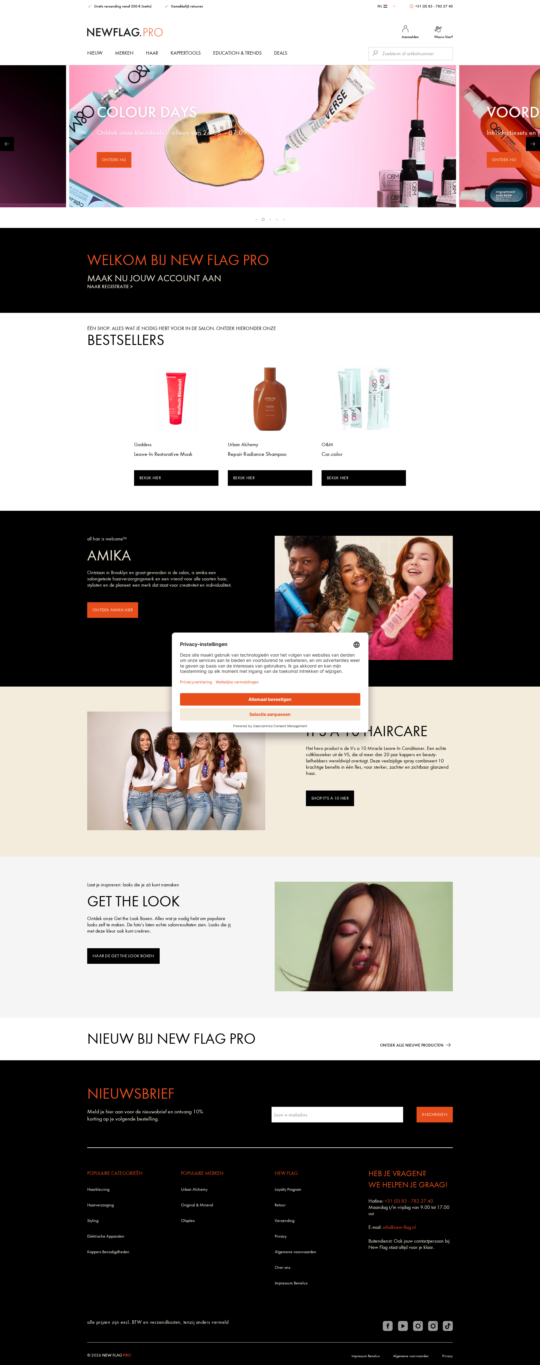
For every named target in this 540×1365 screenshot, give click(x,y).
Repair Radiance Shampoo (257, 454)
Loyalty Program (288, 1189)
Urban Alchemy (194, 1189)
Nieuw (94, 53)
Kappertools (186, 53)
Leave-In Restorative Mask (163, 454)
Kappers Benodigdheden (108, 1251)
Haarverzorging (100, 1205)
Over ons (282, 1267)
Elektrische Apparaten (105, 1236)
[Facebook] (388, 1326)
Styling (92, 1220)
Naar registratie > (110, 286)
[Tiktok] (448, 1326)
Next (533, 144)
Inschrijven (435, 1114)
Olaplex (188, 1220)
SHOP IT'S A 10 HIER (330, 798)
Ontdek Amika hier (112, 610)
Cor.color (332, 454)
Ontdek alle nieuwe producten (411, 1045)
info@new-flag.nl (399, 1227)
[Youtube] (403, 1326)
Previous (7, 144)
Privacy (281, 1236)
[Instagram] (418, 1326)
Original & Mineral (197, 1205)
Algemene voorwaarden (295, 1251)
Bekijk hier (150, 477)
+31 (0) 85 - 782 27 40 (433, 6)
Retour (280, 1205)
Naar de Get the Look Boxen (123, 955)
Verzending (284, 1220)
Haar (152, 53)
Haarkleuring (98, 1189)
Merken (124, 53)
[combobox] (387, 6)
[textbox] (387, 6)
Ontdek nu (121, 159)
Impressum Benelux (291, 1283)
